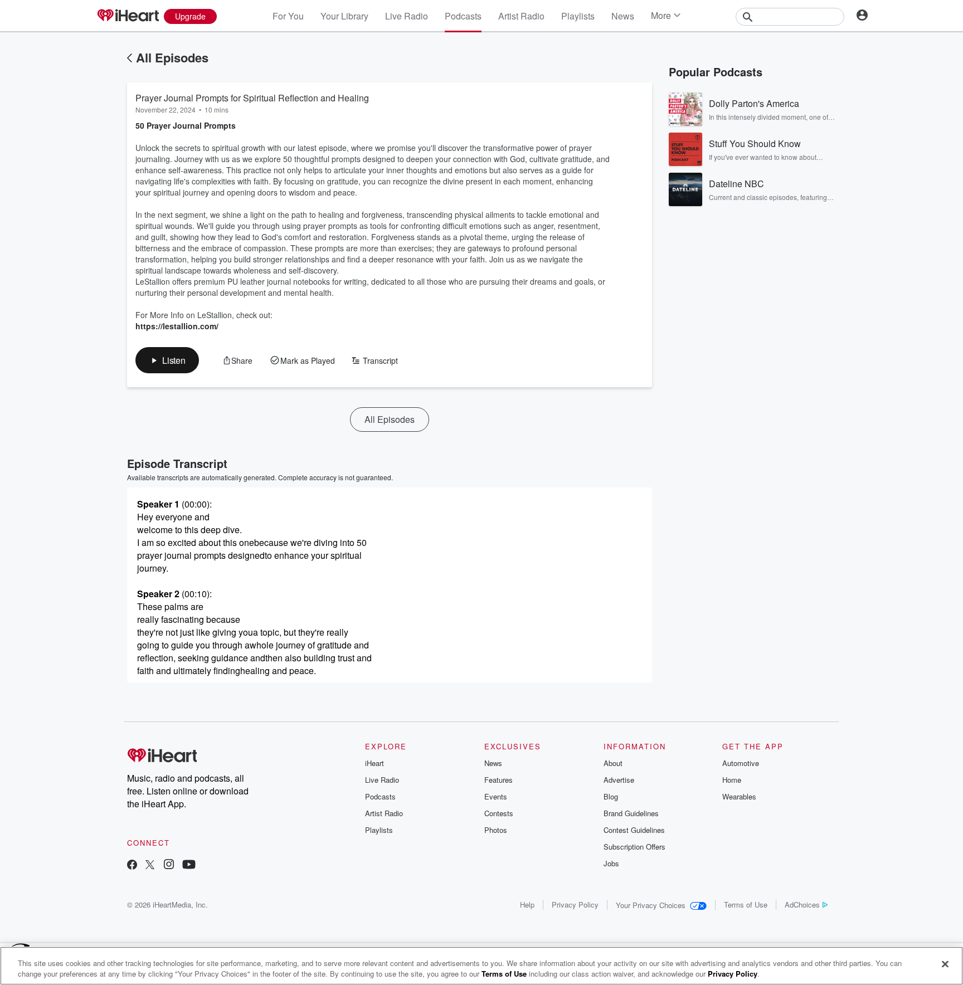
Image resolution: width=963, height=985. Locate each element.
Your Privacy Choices (650, 905)
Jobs (611, 863)
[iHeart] (127, 16)
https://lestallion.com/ (176, 325)
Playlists (578, 15)
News (622, 15)
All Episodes (172, 57)
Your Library (344, 15)
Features (498, 779)
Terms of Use (745, 904)
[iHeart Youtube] (189, 865)
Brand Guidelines (631, 813)
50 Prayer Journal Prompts (185, 125)
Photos (495, 830)
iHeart (374, 763)
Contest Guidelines (634, 830)
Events (495, 796)
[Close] (945, 964)
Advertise (619, 779)
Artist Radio (521, 15)
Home (731, 779)
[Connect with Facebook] (132, 865)
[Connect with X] (149, 865)
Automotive (740, 763)
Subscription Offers (634, 846)
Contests (498, 813)
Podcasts (463, 15)
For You (288, 15)
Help (527, 904)
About (613, 763)
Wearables (739, 796)
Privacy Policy (575, 904)
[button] (167, 360)
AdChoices (802, 904)
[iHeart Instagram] (169, 865)
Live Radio (406, 15)
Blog (611, 796)
